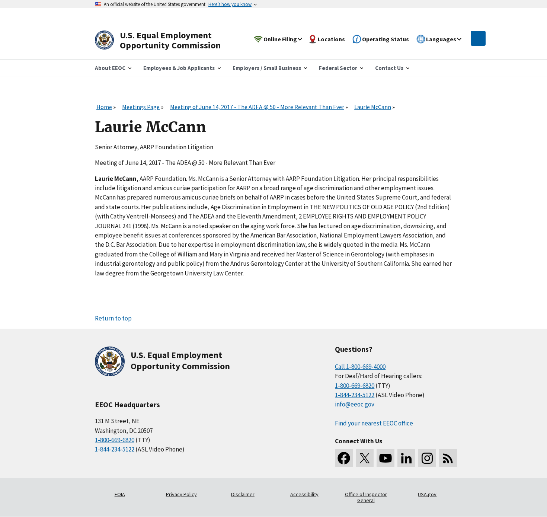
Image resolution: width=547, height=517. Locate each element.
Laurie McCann (372, 107)
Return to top (113, 318)
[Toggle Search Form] (478, 38)
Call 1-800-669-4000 (360, 367)
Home (104, 107)
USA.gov (427, 494)
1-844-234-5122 (114, 449)
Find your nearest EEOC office (374, 423)
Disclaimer (243, 494)
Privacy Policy (181, 494)
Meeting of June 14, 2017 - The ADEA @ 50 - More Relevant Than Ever (257, 107)
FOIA (120, 494)
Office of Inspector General (366, 497)
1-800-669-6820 (114, 440)
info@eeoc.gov (354, 404)
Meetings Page (141, 107)
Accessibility (304, 494)
